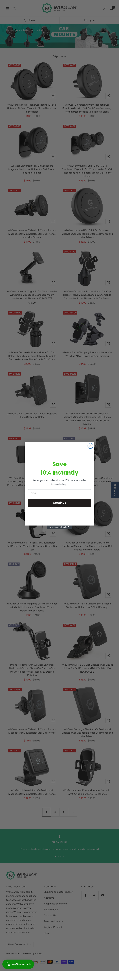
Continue (59, 503)
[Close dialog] (90, 446)
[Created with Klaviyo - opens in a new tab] (59, 527)
